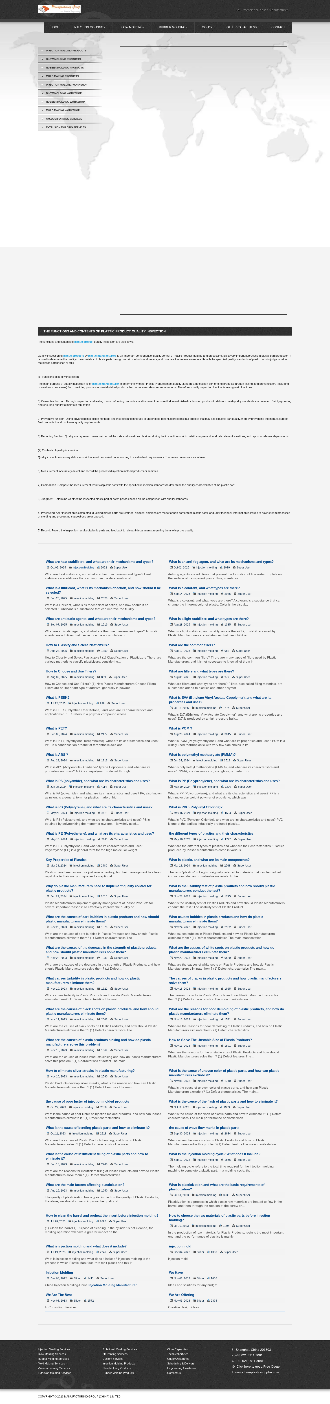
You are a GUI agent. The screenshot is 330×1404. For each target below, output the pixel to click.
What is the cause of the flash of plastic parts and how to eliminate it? (223, 1101)
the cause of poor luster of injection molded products (87, 1101)
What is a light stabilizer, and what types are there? (209, 619)
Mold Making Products (62, 76)
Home (55, 27)
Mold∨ (207, 27)
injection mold (180, 1246)
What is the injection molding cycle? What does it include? (214, 1154)
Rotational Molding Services (120, 1349)
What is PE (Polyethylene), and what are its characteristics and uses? (100, 833)
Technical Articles (177, 1354)
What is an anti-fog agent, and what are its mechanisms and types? (221, 562)
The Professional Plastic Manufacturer (261, 10)
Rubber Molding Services (53, 1358)
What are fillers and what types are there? (201, 671)
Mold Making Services (51, 1363)
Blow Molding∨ (132, 27)
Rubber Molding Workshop (65, 101)
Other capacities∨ (242, 27)
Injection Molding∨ (89, 27)
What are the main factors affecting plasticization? (85, 1185)
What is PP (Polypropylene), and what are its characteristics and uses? (224, 781)
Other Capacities (177, 1349)
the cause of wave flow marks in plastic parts (204, 1128)
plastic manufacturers (102, 355)
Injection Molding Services (54, 1349)
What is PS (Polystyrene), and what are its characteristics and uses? (99, 807)
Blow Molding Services (52, 1354)
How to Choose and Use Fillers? (71, 671)
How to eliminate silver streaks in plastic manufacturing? (90, 1070)
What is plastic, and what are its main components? (209, 860)
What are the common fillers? (192, 645)
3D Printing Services (115, 1354)
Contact (278, 27)
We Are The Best (59, 1295)
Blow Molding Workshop (64, 93)
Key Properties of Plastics (66, 860)
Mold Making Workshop (63, 110)
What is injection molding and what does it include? (86, 1246)
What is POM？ (181, 728)
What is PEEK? (58, 697)
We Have (176, 1272)
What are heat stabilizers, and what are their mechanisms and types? (99, 562)
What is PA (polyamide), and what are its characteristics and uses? (98, 781)
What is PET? (56, 728)
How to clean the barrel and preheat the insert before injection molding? (102, 1215)
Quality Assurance (178, 1358)
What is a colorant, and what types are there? (204, 588)
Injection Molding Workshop (66, 84)
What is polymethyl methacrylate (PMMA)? (202, 754)
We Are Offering (181, 1295)
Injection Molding (83, 567)
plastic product (83, 341)
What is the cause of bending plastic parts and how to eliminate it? (98, 1128)
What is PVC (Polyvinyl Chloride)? (195, 807)
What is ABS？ (57, 754)
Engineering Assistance (181, 1368)
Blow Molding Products (63, 59)
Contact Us (174, 1373)
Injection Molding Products (66, 50)
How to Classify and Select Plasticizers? (77, 645)
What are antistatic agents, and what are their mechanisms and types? (100, 619)
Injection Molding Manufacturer (112, 1285)
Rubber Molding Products (65, 67)
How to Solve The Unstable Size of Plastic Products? (210, 1040)
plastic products (73, 355)
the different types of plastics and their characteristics (211, 833)
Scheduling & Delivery (180, 1363)
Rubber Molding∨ (173, 27)
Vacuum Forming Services (64, 118)
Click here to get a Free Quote (258, 1366)
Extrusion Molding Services (66, 127)
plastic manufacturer (105, 383)
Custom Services (113, 1358)
